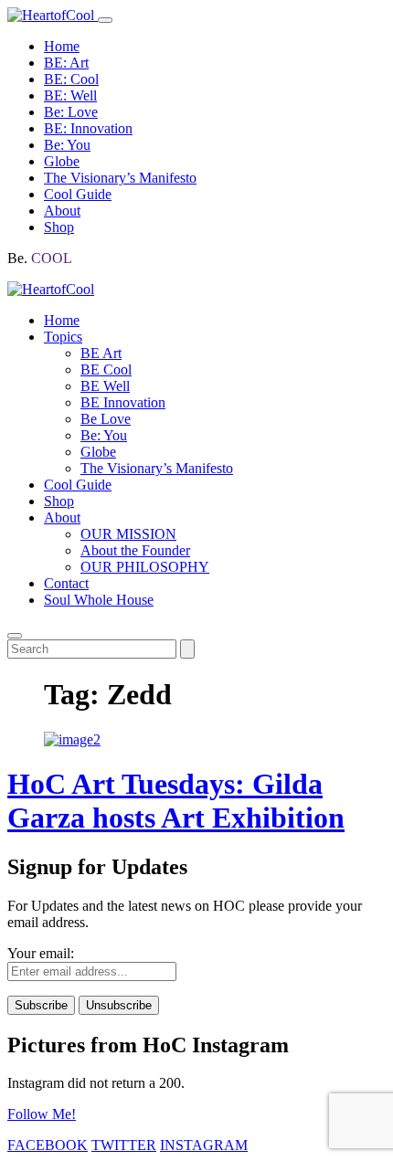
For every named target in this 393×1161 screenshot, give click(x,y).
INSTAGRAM (204, 1145)
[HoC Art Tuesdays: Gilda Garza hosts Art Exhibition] (72, 739)
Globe (62, 161)
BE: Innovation (88, 128)
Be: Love (71, 112)
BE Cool (106, 369)
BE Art (101, 353)
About (62, 210)
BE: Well (70, 95)
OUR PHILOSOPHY (144, 567)
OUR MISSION (128, 534)
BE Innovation (122, 402)
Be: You (67, 145)
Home (62, 46)
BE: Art (66, 62)
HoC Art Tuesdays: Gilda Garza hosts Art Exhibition (176, 800)
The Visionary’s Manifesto (120, 177)
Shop (59, 227)
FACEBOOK (47, 1145)
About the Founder (135, 550)
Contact (66, 583)
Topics (63, 336)
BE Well (105, 386)
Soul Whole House (99, 599)
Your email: (40, 953)
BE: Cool (71, 79)
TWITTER (123, 1145)
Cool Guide (78, 194)
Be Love (105, 419)
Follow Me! (41, 1114)
